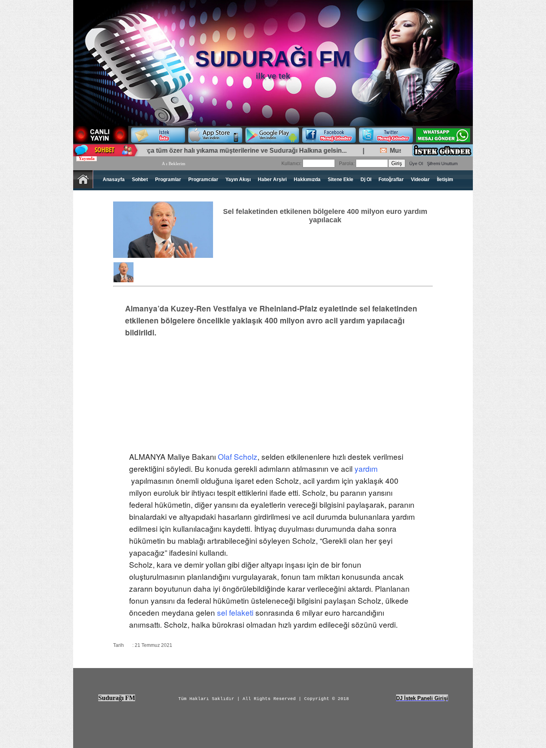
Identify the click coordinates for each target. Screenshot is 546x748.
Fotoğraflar (391, 179)
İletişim (445, 179)
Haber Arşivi (272, 179)
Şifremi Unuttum (442, 163)
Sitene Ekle (340, 179)
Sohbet (140, 179)
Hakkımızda (307, 179)
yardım (366, 468)
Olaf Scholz (237, 456)
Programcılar (203, 179)
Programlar (168, 179)
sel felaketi (235, 612)
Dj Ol (366, 179)
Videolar (420, 179)
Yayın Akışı (238, 179)
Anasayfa (114, 179)
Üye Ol (416, 163)
